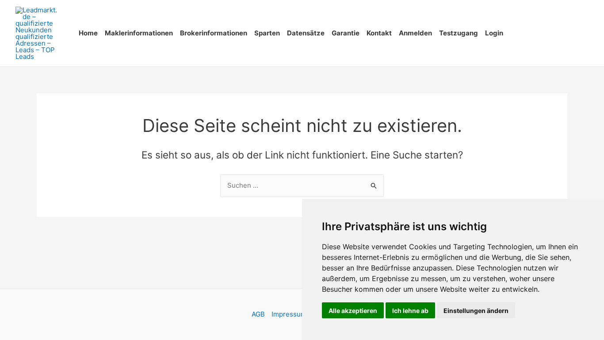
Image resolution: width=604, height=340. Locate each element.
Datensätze (306, 33)
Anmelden (415, 33)
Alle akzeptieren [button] (353, 310)
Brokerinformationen (213, 33)
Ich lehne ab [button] (410, 310)
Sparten (267, 33)
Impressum (288, 314)
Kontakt (379, 33)
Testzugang (458, 33)
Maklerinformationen (139, 33)
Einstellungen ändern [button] (475, 310)
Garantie (345, 33)
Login (494, 33)
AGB (258, 314)
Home (88, 33)
